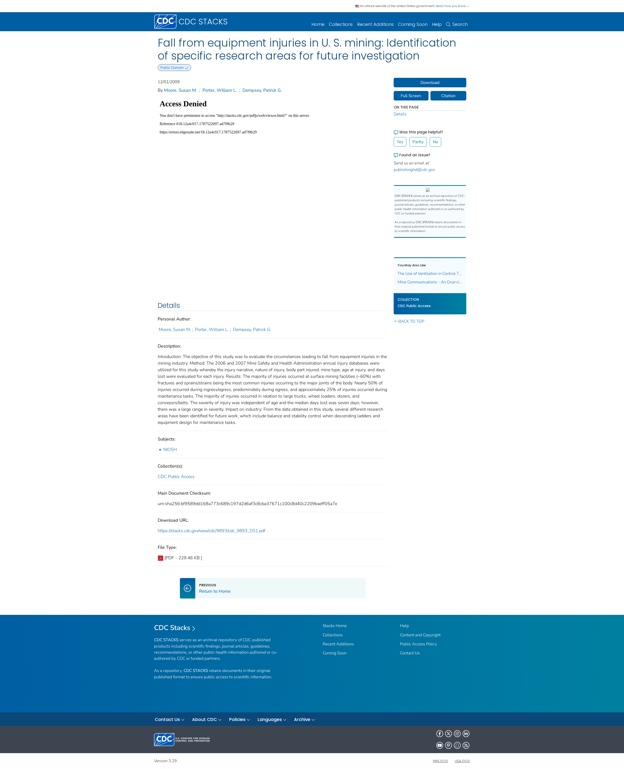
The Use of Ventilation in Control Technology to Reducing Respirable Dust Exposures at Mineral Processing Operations (430, 273)
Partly (418, 142)
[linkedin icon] (466, 734)
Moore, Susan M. (180, 90)
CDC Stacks (172, 627)
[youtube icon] (440, 745)
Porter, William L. (220, 90)
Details (400, 114)
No (435, 142)
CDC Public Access (176, 476)
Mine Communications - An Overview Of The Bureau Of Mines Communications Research (430, 282)
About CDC (204, 719)
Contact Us (410, 653)
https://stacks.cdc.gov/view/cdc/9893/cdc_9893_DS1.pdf (211, 531)
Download (429, 82)
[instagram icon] (457, 734)
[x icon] (448, 734)
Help (437, 24)
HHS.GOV (440, 761)
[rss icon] (466, 745)
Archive (302, 719)
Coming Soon (413, 24)
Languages (270, 719)
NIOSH (170, 449)
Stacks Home (335, 626)
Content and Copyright (420, 635)
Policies (237, 719)
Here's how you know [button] (451, 6)
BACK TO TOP (411, 321)
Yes (400, 142)
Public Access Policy (418, 644)
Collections (341, 24)
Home (318, 24)
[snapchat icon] (457, 745)
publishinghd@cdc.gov (414, 169)
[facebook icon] (440, 734)
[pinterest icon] (448, 745)
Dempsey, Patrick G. (262, 90)
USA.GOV (462, 761)
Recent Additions (375, 24)
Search (460, 24)
